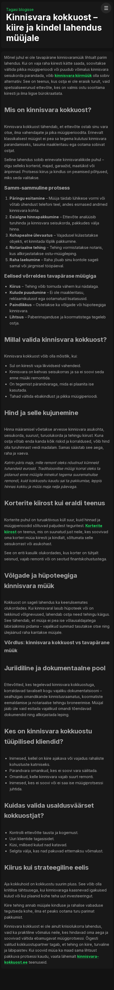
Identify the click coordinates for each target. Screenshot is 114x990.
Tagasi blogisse (20, 9)
